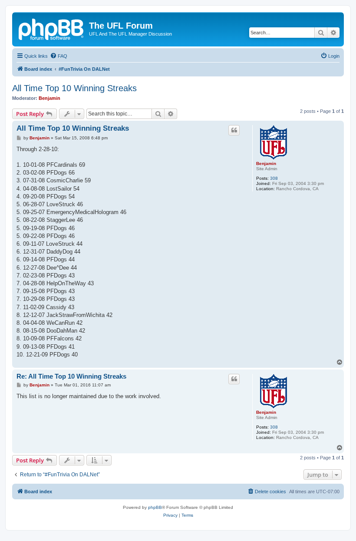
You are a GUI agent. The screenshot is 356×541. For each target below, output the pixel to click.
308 (274, 178)
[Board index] (51, 28)
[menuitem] (58, 56)
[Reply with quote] (234, 130)
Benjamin (49, 98)
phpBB (155, 507)
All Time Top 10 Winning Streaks (74, 88)
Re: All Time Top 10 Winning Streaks (71, 376)
